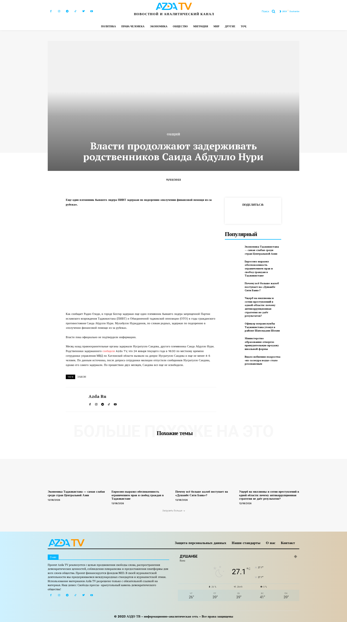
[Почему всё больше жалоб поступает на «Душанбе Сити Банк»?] (233, 287)
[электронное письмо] (257, 213)
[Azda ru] (74, 399)
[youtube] (115, 403)
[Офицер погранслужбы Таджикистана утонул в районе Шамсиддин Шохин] (233, 327)
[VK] (282, 213)
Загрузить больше (172, 510)
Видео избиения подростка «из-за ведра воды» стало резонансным (262, 360)
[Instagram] (59, 11)
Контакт (288, 543)
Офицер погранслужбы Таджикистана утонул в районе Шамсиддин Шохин (262, 327)
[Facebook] (51, 11)
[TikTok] (75, 11)
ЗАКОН (81, 376)
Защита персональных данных (200, 543)
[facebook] (90, 403)
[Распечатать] (266, 213)
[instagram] (96, 403)
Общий (173, 134)
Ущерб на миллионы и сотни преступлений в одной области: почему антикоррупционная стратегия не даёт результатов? (260, 306)
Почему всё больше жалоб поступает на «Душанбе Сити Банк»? (262, 286)
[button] (270, 11)
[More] (291, 213)
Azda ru (97, 396)
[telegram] (102, 403)
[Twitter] (83, 11)
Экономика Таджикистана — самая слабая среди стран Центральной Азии (262, 250)
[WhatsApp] (249, 213)
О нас (270, 543)
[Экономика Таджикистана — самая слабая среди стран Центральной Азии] (233, 250)
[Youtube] (91, 11)
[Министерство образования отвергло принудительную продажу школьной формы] (233, 342)
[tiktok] (109, 403)
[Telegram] (67, 11)
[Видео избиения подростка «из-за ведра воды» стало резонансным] (233, 360)
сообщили (109, 351)
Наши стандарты (246, 543)
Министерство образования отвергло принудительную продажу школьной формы (262, 344)
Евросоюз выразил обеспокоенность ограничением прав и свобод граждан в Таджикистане (259, 268)
